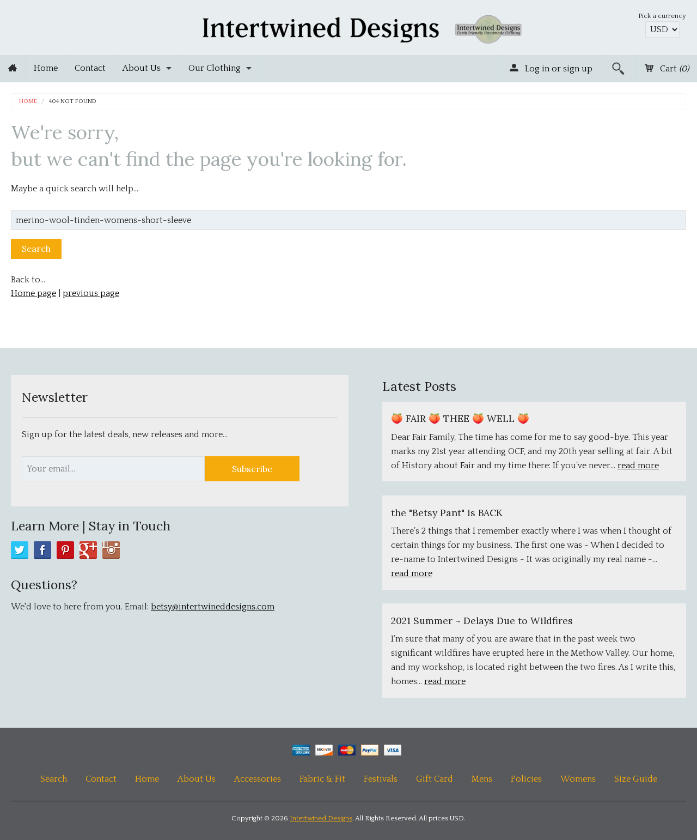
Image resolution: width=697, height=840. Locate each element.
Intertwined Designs (321, 818)
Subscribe (252, 468)
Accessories (257, 779)
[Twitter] (19, 550)
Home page (33, 293)
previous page (91, 293)
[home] (12, 68)
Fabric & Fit (322, 779)
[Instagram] (111, 550)
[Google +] (88, 550)
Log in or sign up (557, 69)
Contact (90, 68)
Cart (673, 69)
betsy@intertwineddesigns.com (212, 607)
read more (638, 465)
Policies (526, 779)
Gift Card (434, 779)
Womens (578, 779)
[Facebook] (42, 550)
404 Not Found (72, 102)
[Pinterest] (65, 550)
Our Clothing (214, 68)
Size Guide (635, 779)
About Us (142, 68)
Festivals (381, 779)
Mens (482, 779)
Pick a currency (662, 16)
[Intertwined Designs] (348, 26)
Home (46, 68)
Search (53, 779)
